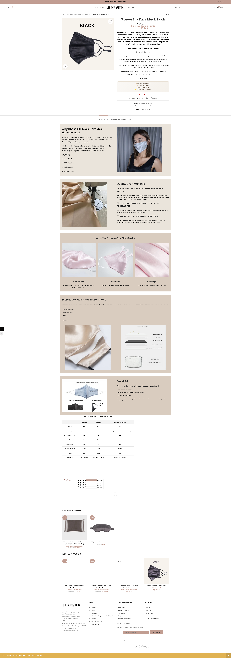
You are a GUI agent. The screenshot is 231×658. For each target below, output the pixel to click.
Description (103, 119)
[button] (141, 24)
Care (130, 119)
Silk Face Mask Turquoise (129, 585)
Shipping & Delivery (118, 119)
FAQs (119, 616)
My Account (121, 607)
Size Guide (155, 98)
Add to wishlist (143, 98)
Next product (168, 14)
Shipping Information (124, 618)
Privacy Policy (95, 624)
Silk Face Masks (71, 14)
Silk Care (148, 610)
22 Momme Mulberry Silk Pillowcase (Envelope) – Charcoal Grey (74, 543)
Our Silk (93, 610)
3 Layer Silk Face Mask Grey (156, 585)
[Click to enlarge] (65, 66)
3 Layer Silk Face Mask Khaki (101, 585)
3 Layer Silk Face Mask (83, 14)
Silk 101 (148, 607)
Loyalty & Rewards (123, 610)
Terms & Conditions (96, 621)
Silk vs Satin (149, 613)
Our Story (93, 607)
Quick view (86, 522)
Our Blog (93, 618)
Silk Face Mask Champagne (74, 585)
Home (63, 14)
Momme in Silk (150, 616)
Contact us (121, 613)
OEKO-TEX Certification (152, 618)
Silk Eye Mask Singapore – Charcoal (102, 542)
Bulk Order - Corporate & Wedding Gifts (102, 616)
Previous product (165, 14)
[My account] (214, 7)
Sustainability (95, 613)
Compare (132, 98)
